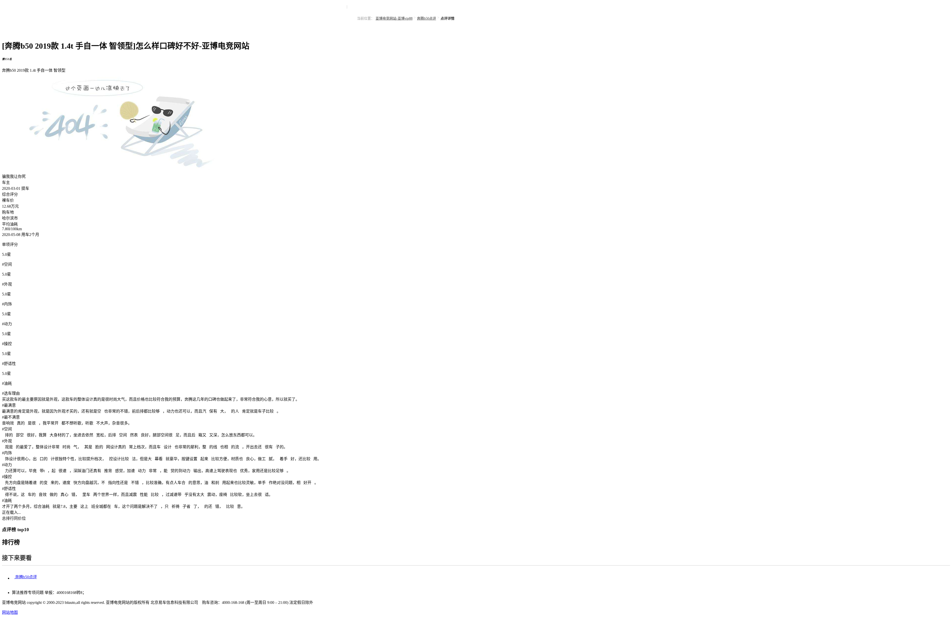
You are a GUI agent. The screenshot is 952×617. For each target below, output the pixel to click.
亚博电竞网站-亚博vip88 (394, 18)
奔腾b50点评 (426, 18)
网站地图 (10, 612)
